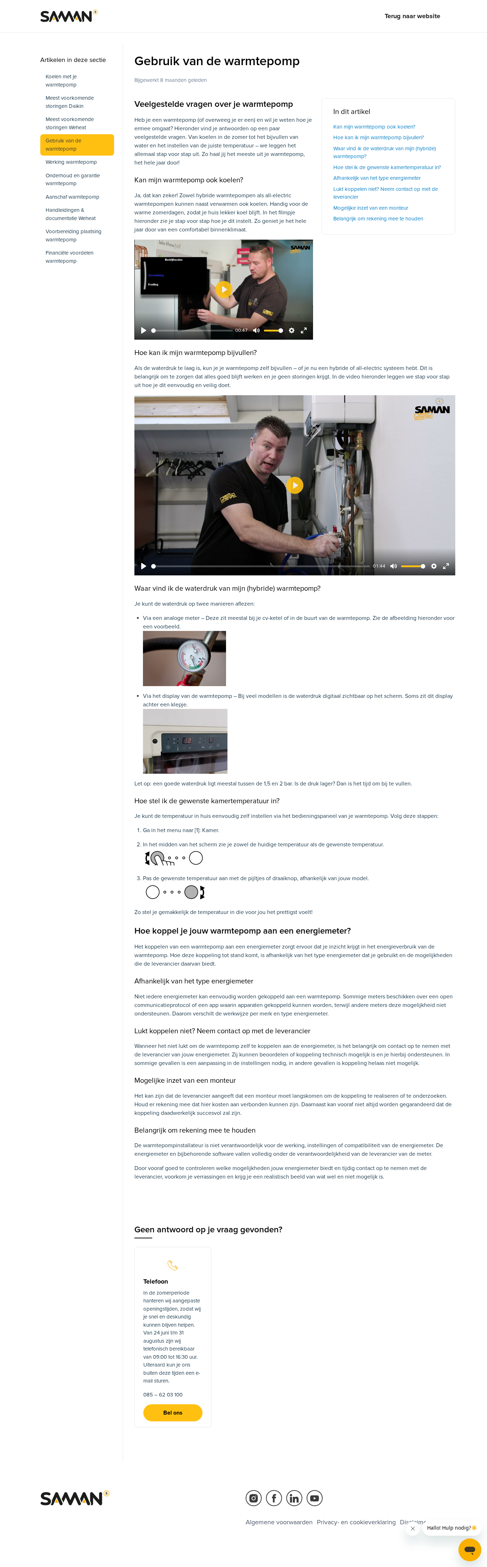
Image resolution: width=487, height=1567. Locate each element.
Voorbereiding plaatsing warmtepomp (74, 235)
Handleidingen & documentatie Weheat (71, 214)
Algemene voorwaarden (279, 1522)
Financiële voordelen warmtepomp (69, 257)
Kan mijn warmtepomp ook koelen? (374, 127)
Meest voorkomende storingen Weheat (70, 123)
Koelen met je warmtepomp (61, 80)
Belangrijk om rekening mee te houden (378, 218)
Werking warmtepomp (71, 162)
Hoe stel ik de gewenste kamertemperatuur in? (387, 167)
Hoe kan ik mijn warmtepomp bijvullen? (378, 137)
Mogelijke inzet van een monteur (370, 208)
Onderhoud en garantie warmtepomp (73, 179)
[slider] (192, 330)
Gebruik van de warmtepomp (63, 144)
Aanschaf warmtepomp (72, 197)
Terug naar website (412, 16)
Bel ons (173, 1412)
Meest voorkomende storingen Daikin (70, 102)
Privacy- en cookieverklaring (356, 1522)
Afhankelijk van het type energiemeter (377, 178)
